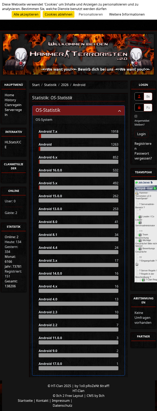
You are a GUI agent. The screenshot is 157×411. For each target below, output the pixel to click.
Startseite (25, 400)
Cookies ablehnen (58, 14)
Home (9, 95)
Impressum (61, 400)
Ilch (101, 395)
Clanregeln (13, 105)
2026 (64, 85)
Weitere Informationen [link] (127, 14)
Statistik (50, 85)
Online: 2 (11, 237)
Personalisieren (91, 14)
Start (36, 85)
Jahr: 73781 (13, 266)
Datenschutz (62, 405)
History (10, 100)
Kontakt (42, 400)
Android (79, 85)
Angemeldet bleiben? (142, 123)
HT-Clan (78, 390)
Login (141, 134)
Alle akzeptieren (26, 14)
